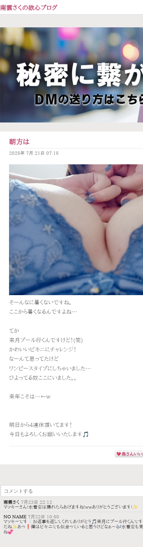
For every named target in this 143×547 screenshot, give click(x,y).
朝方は (19, 141)
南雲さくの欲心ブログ (29, 7)
